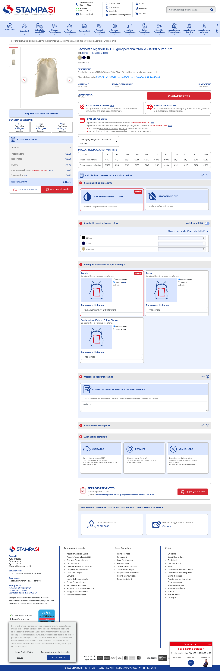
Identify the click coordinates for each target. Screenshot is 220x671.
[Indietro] (24, 80)
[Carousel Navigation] (47, 80)
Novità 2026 (10, 29)
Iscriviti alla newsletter (126, 576)
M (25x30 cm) (127, 77)
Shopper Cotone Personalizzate (80, 588)
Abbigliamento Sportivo (189, 31)
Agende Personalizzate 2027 (79, 557)
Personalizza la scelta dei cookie (55, 652)
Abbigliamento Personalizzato (174, 31)
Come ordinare (123, 554)
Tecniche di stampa (125, 569)
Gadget (20, 41)
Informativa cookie (176, 585)
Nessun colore (121, 280)
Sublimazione (120, 329)
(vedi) (124, 282)
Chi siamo (172, 554)
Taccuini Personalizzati (99, 31)
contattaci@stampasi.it (21, 566)
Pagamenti (122, 557)
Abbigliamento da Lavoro (204, 31)
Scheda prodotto (100, 53)
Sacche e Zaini (84, 31)
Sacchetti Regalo (52, 41)
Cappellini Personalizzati (159, 31)
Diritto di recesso (175, 576)
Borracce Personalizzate (114, 31)
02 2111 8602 (85, 4)
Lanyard (70, 576)
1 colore (120, 282)
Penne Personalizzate (69, 31)
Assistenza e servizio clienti (179, 579)
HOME (13, 41)
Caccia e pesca (73, 563)
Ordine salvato (114, 7)
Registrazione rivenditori (128, 572)
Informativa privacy (176, 588)
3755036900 (16, 563)
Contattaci (172, 560)
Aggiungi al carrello (59, 189)
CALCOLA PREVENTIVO (179, 95)
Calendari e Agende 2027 (40, 31)
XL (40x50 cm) (153, 77)
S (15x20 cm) (114, 77)
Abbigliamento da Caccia (77, 554)
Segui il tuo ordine (175, 557)
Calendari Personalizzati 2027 (79, 566)
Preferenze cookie (175, 582)
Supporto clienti (86, 14)
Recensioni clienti (124, 579)
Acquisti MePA (123, 563)
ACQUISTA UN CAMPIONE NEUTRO (41, 113)
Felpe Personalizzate (144, 31)
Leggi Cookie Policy (24, 652)
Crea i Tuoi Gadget (74, 572)
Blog (170, 566)
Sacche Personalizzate (34, 41)
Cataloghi (172, 597)
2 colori (118, 285)
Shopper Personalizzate (54, 31)
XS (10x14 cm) (102, 77)
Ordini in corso (114, 3)
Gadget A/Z (24, 31)
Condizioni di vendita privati (180, 572)
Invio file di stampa (125, 560)
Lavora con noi (174, 563)
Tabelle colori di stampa (127, 566)
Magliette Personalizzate (129, 31)
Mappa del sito (174, 594)
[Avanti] (70, 80)
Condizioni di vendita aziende (180, 569)
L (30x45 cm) (140, 77)
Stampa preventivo (28, 189)
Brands (171, 591)
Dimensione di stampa (92, 305)
